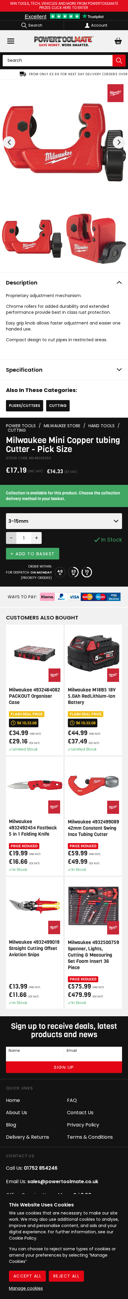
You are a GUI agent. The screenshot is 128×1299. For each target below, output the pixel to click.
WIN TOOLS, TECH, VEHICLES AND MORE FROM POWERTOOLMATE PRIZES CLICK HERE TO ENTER (64, 5)
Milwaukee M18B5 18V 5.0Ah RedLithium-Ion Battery (91, 696)
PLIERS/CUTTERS (24, 405)
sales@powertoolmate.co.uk (62, 1181)
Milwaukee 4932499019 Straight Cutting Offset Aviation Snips (34, 948)
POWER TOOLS (21, 426)
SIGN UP (64, 1067)
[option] (64, 74)
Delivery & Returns (27, 1137)
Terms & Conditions (90, 1137)
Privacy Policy (83, 1124)
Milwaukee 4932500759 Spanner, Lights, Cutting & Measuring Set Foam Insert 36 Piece (93, 955)
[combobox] (64, 521)
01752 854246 (40, 1168)
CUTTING (58, 405)
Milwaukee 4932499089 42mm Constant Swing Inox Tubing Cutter (93, 828)
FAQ (72, 1100)
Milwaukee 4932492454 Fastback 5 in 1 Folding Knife (33, 827)
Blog (11, 1124)
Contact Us (80, 1112)
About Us (16, 1112)
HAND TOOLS (101, 426)
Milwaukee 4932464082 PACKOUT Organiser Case (34, 696)
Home (13, 1100)
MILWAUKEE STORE (62, 426)
